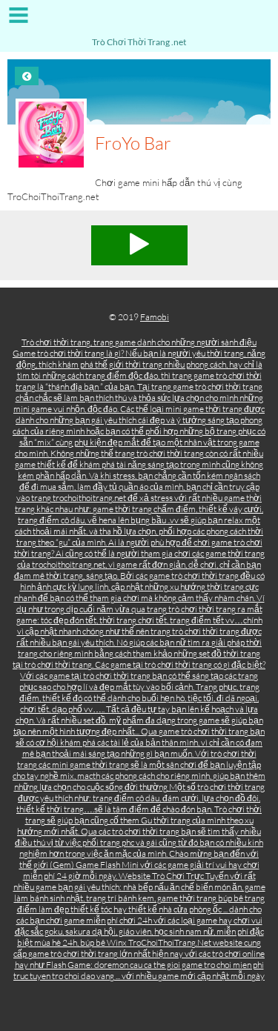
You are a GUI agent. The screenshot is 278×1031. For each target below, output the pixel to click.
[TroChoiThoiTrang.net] (139, 20)
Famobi (154, 316)
